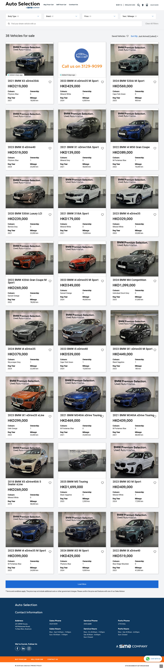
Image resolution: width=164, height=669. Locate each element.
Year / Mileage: (128, 16)
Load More (82, 584)
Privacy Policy (36, 665)
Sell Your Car (61, 5)
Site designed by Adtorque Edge (137, 666)
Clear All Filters (151, 23)
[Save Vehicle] (50, 82)
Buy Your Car (49, 5)
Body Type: (12, 16)
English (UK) (130, 5)
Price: (86, 16)
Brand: (48, 16)
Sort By (134, 36)
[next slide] (51, 59)
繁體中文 (119, 5)
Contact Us (73, 5)
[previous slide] (7, 59)
